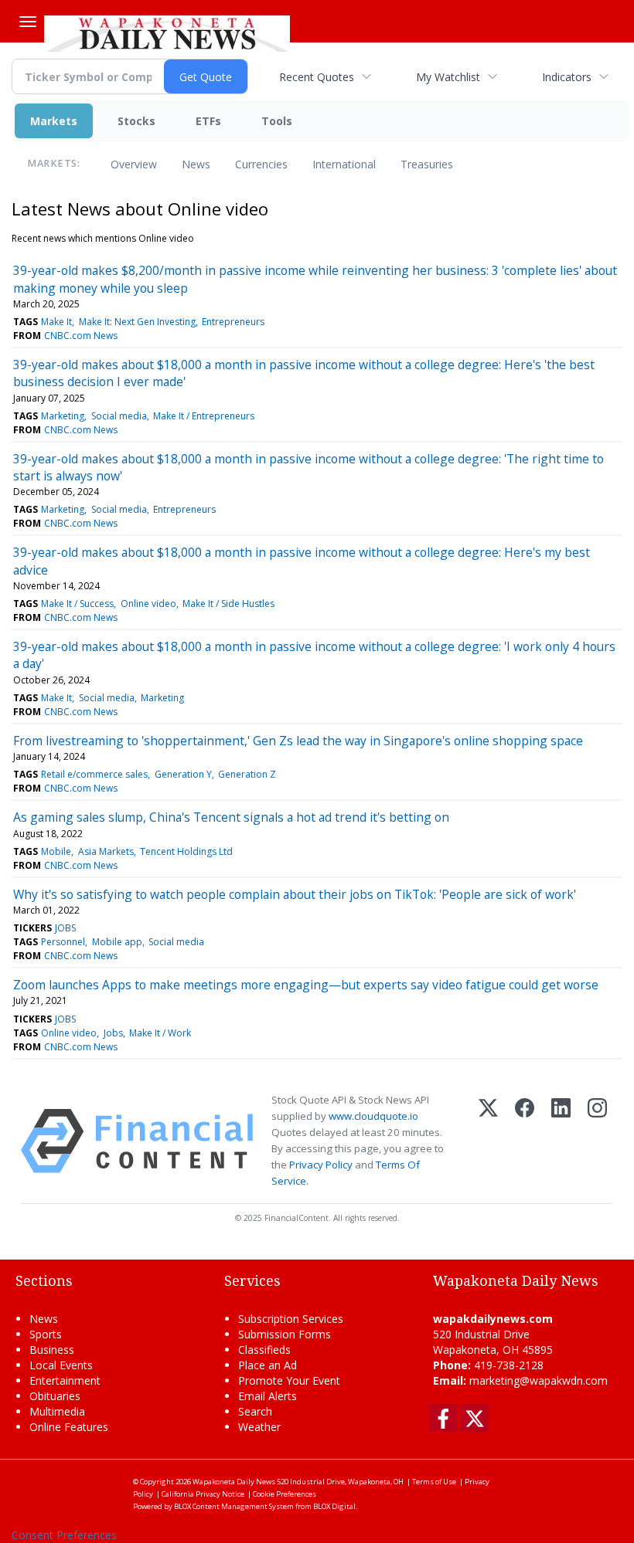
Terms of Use (434, 1482)
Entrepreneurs (233, 321)
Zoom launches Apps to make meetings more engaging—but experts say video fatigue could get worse (305, 984)
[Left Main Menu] (28, 21)
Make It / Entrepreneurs (203, 415)
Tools (276, 121)
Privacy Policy (321, 1165)
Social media (119, 415)
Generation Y (183, 774)
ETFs (208, 121)
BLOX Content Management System (234, 1506)
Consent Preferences (64, 1535)
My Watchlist (448, 77)
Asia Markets (106, 851)
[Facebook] (524, 1141)
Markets (53, 121)
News (196, 164)
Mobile (56, 851)
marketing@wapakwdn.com (538, 1380)
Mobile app (117, 941)
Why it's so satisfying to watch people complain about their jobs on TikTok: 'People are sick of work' (294, 894)
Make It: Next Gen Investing (137, 321)
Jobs (113, 1032)
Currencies (261, 164)
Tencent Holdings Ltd (186, 851)
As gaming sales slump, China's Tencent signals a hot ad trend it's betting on (231, 817)
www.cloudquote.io (373, 1116)
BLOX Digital (334, 1506)
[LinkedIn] (561, 1141)
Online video (148, 603)
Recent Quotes (316, 77)
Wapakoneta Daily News (234, 1482)
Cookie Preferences (284, 1494)
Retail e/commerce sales (94, 774)
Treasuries (427, 164)
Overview (134, 164)
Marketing (62, 415)
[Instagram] (597, 1141)
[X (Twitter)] (488, 1141)
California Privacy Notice (203, 1494)
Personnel (63, 941)
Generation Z (247, 774)
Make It (56, 321)
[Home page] (167, 31)
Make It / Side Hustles (228, 603)
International (344, 164)
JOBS (65, 927)
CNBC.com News (81, 335)
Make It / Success (77, 603)
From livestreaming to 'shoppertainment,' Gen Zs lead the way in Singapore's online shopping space (298, 740)
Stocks (136, 121)
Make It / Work (160, 1032)
